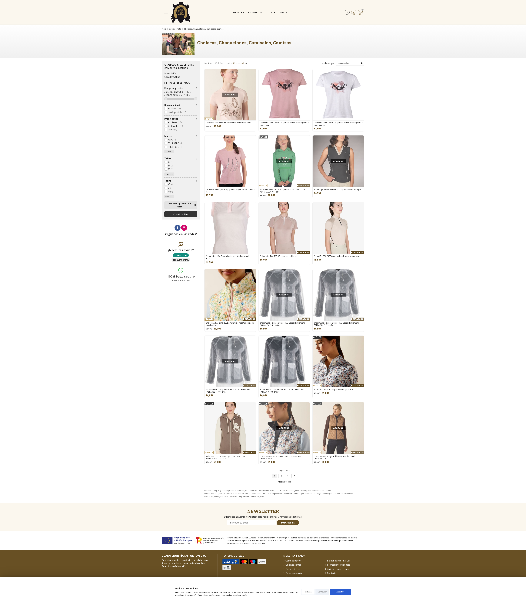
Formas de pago (293, 569)
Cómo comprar (293, 560)
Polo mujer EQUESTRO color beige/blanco (278, 256)
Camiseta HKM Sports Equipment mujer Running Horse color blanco (338, 123)
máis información (181, 280)
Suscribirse (288, 522)
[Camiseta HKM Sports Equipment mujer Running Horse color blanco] (338, 95)
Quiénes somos (293, 564)
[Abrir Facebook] (177, 227)
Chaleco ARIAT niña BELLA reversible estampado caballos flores (281, 457)
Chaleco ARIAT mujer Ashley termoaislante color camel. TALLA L (335, 457)
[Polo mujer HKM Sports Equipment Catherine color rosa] (230, 228)
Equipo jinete (328, 493)
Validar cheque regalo (338, 569)
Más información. (240, 595)
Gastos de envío (293, 573)
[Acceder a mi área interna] (353, 12)
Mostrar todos (239, 63)
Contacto (331, 573)
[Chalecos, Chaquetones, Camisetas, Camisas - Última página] (287, 476)
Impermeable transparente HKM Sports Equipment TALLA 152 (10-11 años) (228, 390)
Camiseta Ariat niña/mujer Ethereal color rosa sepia (228, 122)
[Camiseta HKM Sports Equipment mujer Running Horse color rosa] (284, 95)
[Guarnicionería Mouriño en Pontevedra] (180, 12)
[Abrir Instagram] (184, 227)
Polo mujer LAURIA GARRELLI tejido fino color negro (337, 189)
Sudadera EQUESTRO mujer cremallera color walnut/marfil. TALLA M (225, 457)
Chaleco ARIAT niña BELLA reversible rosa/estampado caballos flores (230, 324)
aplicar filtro (182, 214)
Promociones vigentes (338, 564)
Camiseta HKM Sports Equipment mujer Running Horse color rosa (284, 123)
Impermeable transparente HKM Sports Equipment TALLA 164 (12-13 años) (336, 324)
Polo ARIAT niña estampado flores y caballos (334, 389)
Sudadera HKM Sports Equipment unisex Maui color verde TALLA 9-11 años (282, 190)
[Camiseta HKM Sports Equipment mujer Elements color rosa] (230, 161)
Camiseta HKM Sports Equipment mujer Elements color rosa (230, 190)
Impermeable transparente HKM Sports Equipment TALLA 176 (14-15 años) (282, 324)
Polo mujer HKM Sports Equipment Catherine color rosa (228, 257)
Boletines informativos (339, 560)
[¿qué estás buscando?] (347, 12)
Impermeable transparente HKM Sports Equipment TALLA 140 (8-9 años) (282, 390)
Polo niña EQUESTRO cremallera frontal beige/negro (337, 256)
